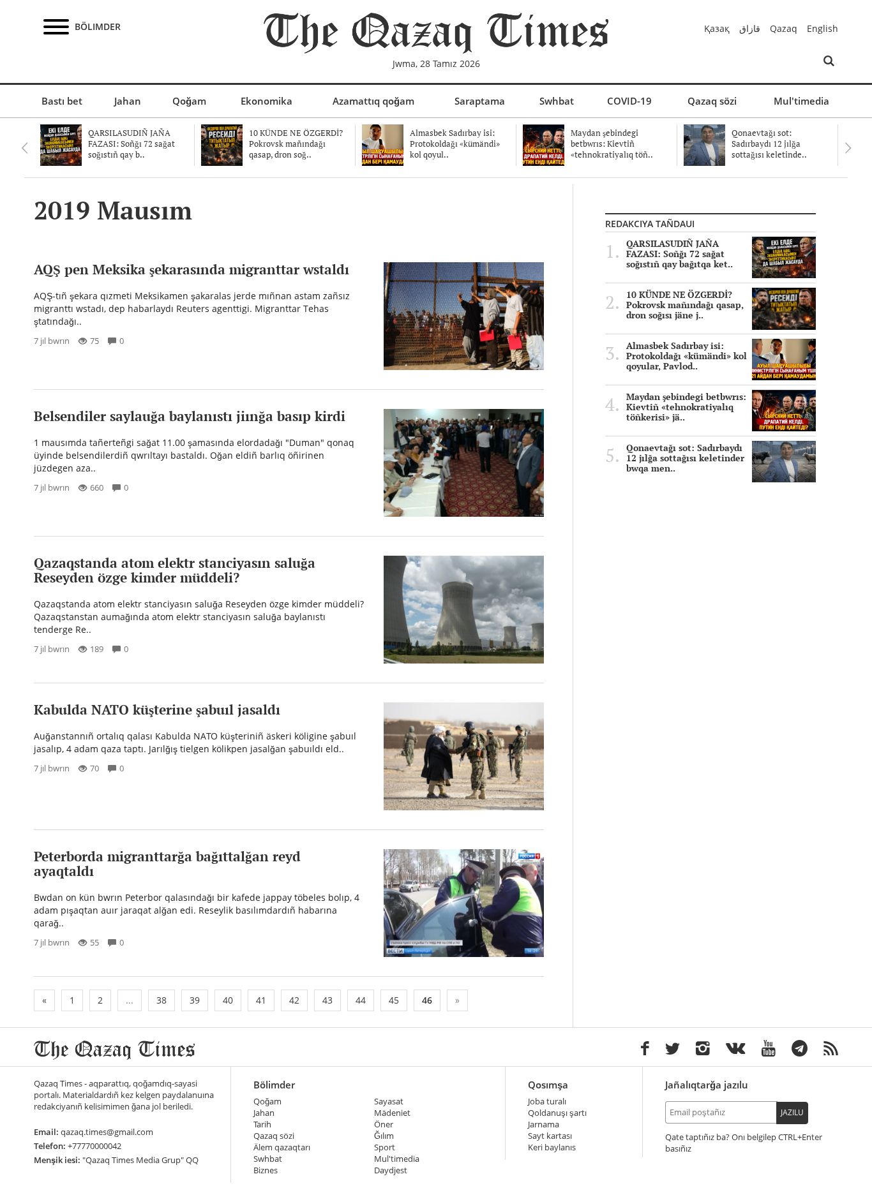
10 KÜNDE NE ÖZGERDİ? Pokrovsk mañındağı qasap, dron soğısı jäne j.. (685, 305)
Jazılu (792, 1112)
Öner (383, 1124)
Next (847, 148)
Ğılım (384, 1136)
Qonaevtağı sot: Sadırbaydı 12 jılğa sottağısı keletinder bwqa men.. (685, 458)
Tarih (262, 1124)
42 (294, 1000)
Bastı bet (61, 100)
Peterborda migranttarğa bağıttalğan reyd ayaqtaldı (167, 863)
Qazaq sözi (712, 100)
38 (161, 1000)
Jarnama (543, 1124)
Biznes (265, 1170)
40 (228, 1000)
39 (195, 1000)
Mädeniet (392, 1113)
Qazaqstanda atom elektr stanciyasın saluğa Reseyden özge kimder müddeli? (174, 570)
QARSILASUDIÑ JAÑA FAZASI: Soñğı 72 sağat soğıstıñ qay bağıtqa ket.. (679, 254)
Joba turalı (547, 1101)
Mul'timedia (801, 100)
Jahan (127, 100)
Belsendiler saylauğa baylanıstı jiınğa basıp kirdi (189, 416)
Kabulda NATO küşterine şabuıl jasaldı (157, 709)
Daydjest (390, 1170)
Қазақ (717, 28)
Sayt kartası (550, 1136)
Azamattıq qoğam (373, 100)
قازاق (749, 28)
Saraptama (480, 100)
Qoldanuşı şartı (557, 1113)
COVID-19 (629, 100)
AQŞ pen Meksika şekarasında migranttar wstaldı (191, 269)
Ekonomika (266, 100)
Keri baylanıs (552, 1147)
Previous (24, 148)
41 (261, 1000)
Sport (384, 1147)
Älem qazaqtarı (281, 1147)
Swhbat (556, 100)
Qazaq (783, 28)
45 (394, 1000)
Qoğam (189, 100)
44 (361, 1000)
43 (327, 1000)
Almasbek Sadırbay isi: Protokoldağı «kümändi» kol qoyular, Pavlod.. (686, 356)
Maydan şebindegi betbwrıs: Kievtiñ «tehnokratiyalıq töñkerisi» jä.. (686, 407)
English (822, 28)
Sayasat (388, 1101)
